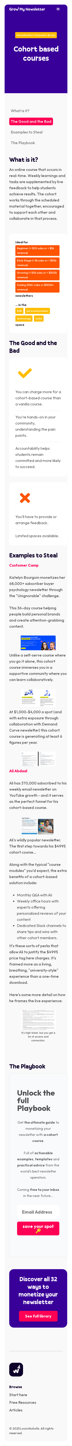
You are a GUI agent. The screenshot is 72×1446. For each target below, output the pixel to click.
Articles (15, 1410)
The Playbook (23, 142)
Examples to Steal (26, 132)
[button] (58, 9)
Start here (18, 1394)
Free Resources (22, 1402)
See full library (38, 1316)
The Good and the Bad (31, 121)
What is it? (20, 110)
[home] (27, 9)
